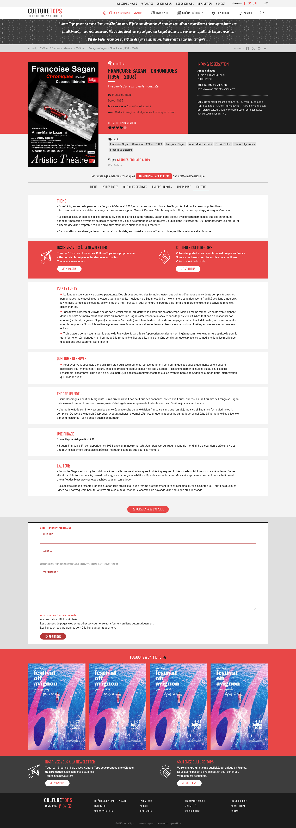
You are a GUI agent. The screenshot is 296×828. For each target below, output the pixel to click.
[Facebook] (60, 806)
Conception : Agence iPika (169, 823)
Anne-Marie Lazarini (200, 144)
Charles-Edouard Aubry (133, 159)
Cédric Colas (223, 144)
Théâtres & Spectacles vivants (124, 13)
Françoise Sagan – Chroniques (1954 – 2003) (113, 48)
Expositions (223, 13)
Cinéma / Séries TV (192, 13)
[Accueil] (45, 13)
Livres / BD (162, 13)
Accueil (32, 48)
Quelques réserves (135, 187)
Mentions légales (146, 823)
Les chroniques (185, 3)
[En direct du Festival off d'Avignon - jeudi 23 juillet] (117, 706)
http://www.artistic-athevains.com (216, 89)
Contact (220, 3)
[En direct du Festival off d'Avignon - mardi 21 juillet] (239, 706)
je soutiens (188, 269)
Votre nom (48, 533)
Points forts (110, 187)
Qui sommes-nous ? (126, 3)
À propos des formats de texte (58, 615)
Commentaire (49, 572)
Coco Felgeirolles (245, 144)
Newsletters (205, 3)
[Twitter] (65, 806)
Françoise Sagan (175, 144)
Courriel (47, 550)
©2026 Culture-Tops (124, 823)
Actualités (147, 3)
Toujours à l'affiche (152, 176)
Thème (93, 187)
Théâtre (80, 48)
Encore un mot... (162, 187)
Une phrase (184, 187)
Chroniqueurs (164, 3)
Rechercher (262, 13)
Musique (248, 13)
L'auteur (201, 187)
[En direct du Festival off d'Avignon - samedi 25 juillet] (56, 706)
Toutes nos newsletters (71, 261)
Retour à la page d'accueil (148, 509)
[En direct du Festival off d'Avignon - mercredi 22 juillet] (178, 706)
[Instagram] (70, 806)
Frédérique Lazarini (121, 149)
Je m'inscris (69, 269)
